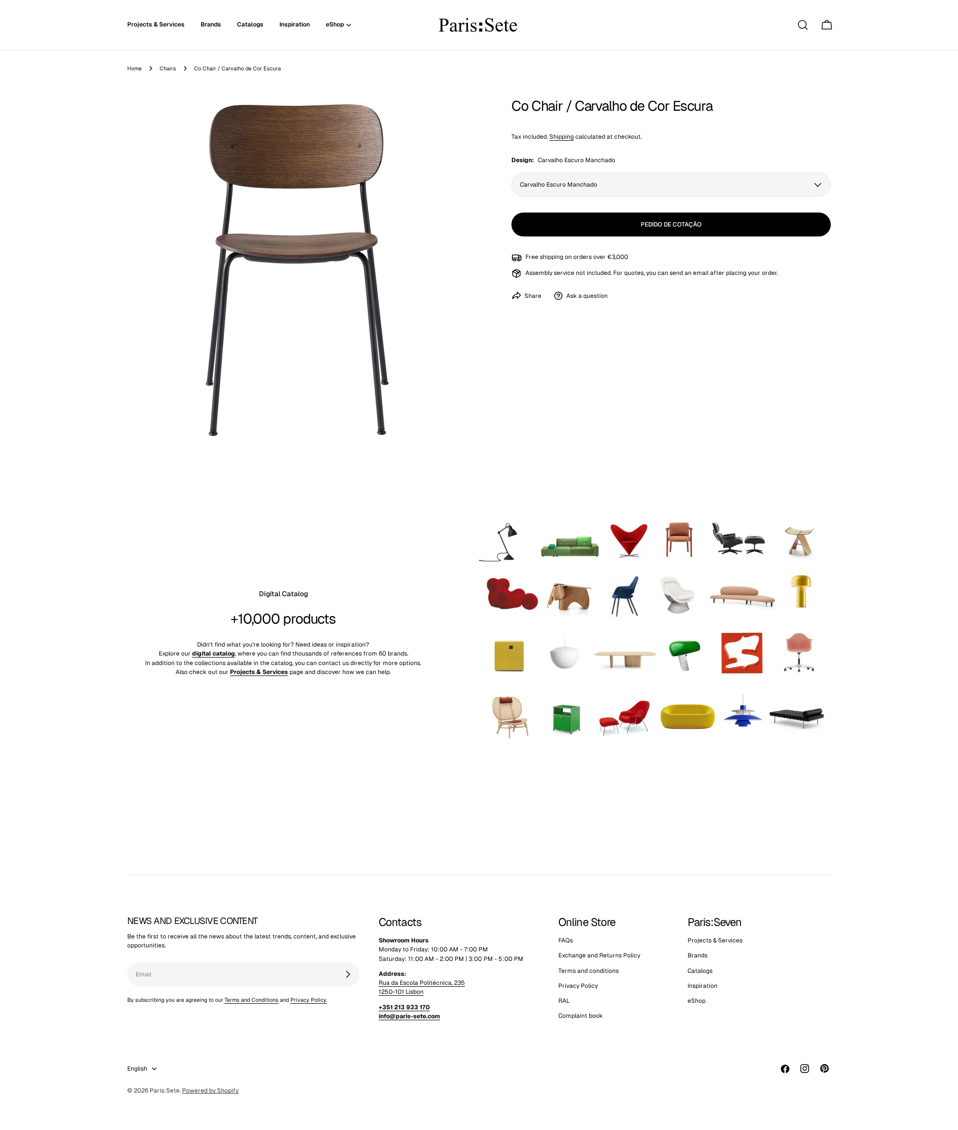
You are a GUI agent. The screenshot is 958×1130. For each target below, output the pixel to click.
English (137, 1069)
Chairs (168, 68)
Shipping (561, 137)
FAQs (565, 940)
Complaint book (580, 1016)
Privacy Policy (578, 986)
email (701, 273)
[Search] (803, 25)
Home (134, 68)
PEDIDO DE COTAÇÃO (671, 224)
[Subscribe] (347, 974)
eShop (697, 1001)
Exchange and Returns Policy (599, 956)
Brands (698, 956)
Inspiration (703, 986)
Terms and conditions (588, 971)
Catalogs (700, 971)
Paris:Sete (165, 1091)
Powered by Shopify (210, 1091)
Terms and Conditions (251, 999)
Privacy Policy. (308, 999)
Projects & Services (715, 940)
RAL (564, 1001)
